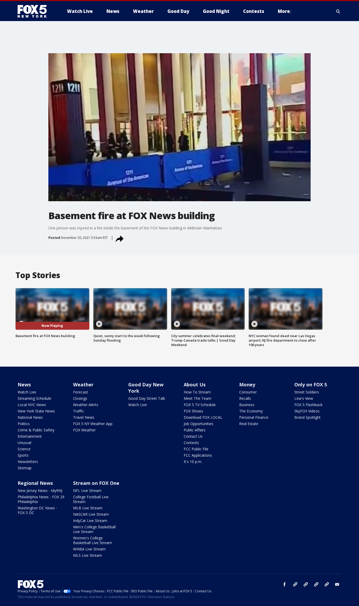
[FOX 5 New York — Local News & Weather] (35, 11)
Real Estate (248, 423)
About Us (195, 384)
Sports (23, 455)
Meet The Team (197, 398)
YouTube (316, 584)
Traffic (78, 410)
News (24, 384)
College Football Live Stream (91, 499)
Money (247, 384)
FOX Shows (193, 410)
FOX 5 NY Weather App (92, 423)
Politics (24, 423)
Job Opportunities (198, 423)
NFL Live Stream (87, 490)
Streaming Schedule (34, 398)
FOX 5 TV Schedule (200, 404)
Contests (191, 442)
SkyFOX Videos (307, 410)
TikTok (305, 584)
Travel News (83, 417)
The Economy (251, 410)
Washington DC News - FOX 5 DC (37, 510)
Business (246, 404)
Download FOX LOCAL (203, 417)
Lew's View (303, 398)
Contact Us (193, 436)
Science (24, 448)
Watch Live (27, 392)
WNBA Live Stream (89, 548)
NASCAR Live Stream (91, 514)
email (337, 584)
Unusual (24, 442)
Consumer (248, 392)
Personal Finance (253, 417)
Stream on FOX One (96, 483)
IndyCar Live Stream (90, 520)
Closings (80, 398)
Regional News (35, 483)
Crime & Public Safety (36, 429)
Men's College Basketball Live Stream (94, 529)
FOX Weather (84, 429)
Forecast (80, 392)
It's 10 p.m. (193, 461)
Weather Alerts (85, 404)
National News (30, 417)
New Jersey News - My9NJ (40, 490)
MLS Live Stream (87, 555)
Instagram (295, 584)
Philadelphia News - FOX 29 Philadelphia (41, 499)
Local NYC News (32, 404)
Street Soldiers (306, 392)
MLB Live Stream (87, 507)
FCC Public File (196, 448)
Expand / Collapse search (338, 11)
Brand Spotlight (307, 417)
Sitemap (25, 467)
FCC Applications (198, 455)
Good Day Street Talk (146, 398)
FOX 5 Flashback (308, 404)
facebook (284, 584)
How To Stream (197, 392)
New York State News (36, 410)
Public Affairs (195, 429)
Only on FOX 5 (310, 384)
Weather (83, 384)
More (284, 11)
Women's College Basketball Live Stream (92, 540)
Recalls (245, 398)
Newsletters (28, 461)
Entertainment (30, 436)
